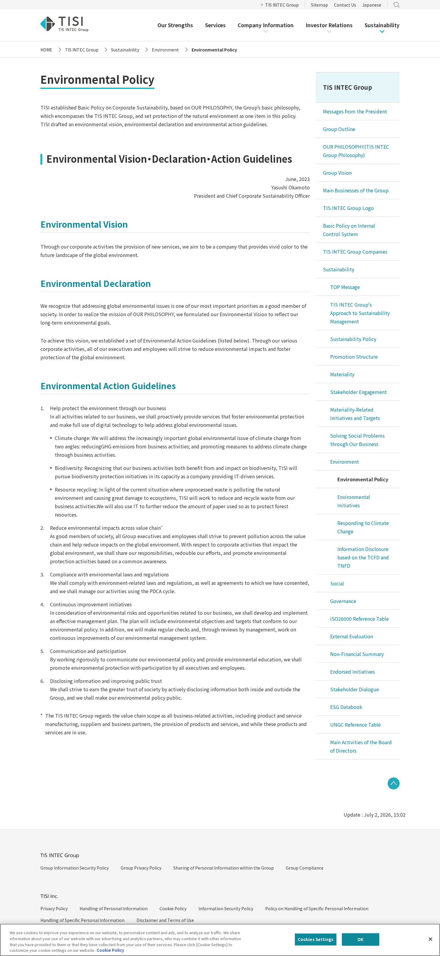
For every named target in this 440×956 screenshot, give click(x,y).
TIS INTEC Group (282, 5)
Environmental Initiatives (353, 501)
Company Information (266, 25)
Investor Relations (329, 25)
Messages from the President (355, 111)
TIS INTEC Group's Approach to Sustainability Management (360, 313)
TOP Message (345, 286)
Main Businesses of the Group (356, 190)
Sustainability (382, 25)
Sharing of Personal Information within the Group (223, 868)
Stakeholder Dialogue (354, 689)
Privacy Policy (54, 908)
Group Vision (337, 172)
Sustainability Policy (353, 338)
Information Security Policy (225, 908)
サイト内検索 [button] (397, 5)
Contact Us (345, 5)
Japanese (371, 5)
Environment (344, 461)
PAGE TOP (394, 783)
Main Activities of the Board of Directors (361, 746)
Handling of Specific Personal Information (82, 920)
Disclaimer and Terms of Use (165, 920)
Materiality (342, 374)
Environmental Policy (362, 479)
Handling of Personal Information (114, 908)
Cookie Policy (173, 908)
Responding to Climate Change (363, 527)
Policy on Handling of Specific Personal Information (316, 908)
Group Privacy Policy (141, 868)
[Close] (430, 939)
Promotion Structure (354, 356)
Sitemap (319, 5)
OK (360, 939)
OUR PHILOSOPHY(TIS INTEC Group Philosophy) (356, 151)
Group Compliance (305, 868)
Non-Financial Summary (357, 653)
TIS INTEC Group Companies (355, 251)
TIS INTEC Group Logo (348, 207)
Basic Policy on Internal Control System (349, 230)
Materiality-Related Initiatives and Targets (355, 413)
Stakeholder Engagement (358, 391)
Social (337, 583)
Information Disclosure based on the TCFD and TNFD (363, 557)
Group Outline (339, 129)
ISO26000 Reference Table (359, 618)
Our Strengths (175, 25)
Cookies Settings (315, 939)
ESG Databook (346, 706)
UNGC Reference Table (355, 724)
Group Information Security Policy (74, 868)
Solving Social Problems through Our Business (357, 439)
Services (215, 25)
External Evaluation (351, 636)
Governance (343, 601)
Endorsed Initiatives (352, 671)
